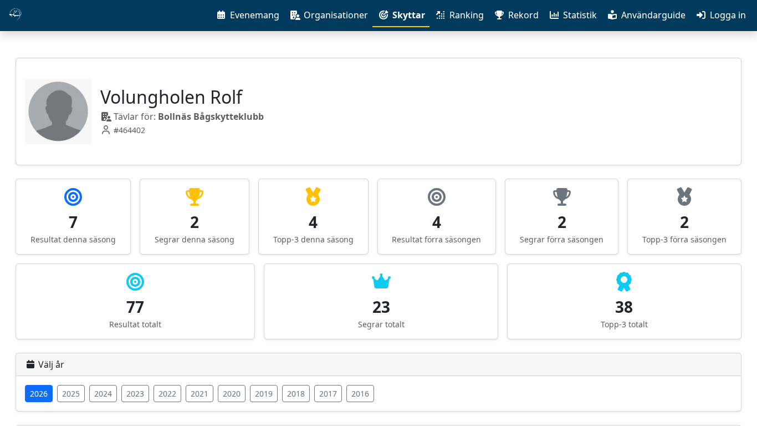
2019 (264, 393)
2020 (232, 393)
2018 (296, 393)
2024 (103, 393)
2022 (167, 393)
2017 (328, 393)
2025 (71, 393)
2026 (39, 393)
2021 (199, 393)
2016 (360, 393)
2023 (135, 393)
